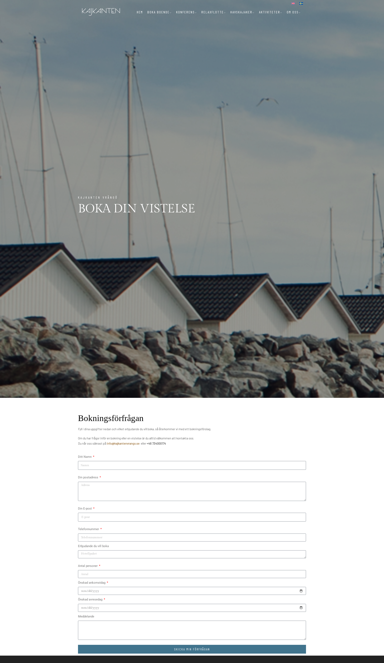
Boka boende (158, 12)
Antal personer (88, 566)
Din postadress (88, 477)
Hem (140, 12)
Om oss (293, 12)
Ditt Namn (85, 457)
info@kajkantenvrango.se (123, 443)
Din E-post (85, 508)
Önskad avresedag (90, 599)
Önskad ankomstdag (92, 582)
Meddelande (86, 616)
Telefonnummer (89, 529)
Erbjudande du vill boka (93, 546)
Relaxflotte (212, 12)
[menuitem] (293, 3)
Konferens (185, 12)
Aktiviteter (269, 12)
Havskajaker (241, 12)
